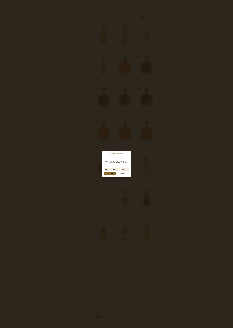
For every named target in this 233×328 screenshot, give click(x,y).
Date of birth (107, 166)
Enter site (110, 173)
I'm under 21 (123, 173)
